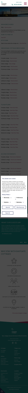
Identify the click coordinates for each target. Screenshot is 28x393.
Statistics (6, 202)
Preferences (20, 197)
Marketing (19, 202)
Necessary (6, 197)
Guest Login (19, 2)
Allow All (8, 207)
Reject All (8, 213)
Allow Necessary (20, 207)
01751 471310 (18, 4)
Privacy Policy (6, 194)
